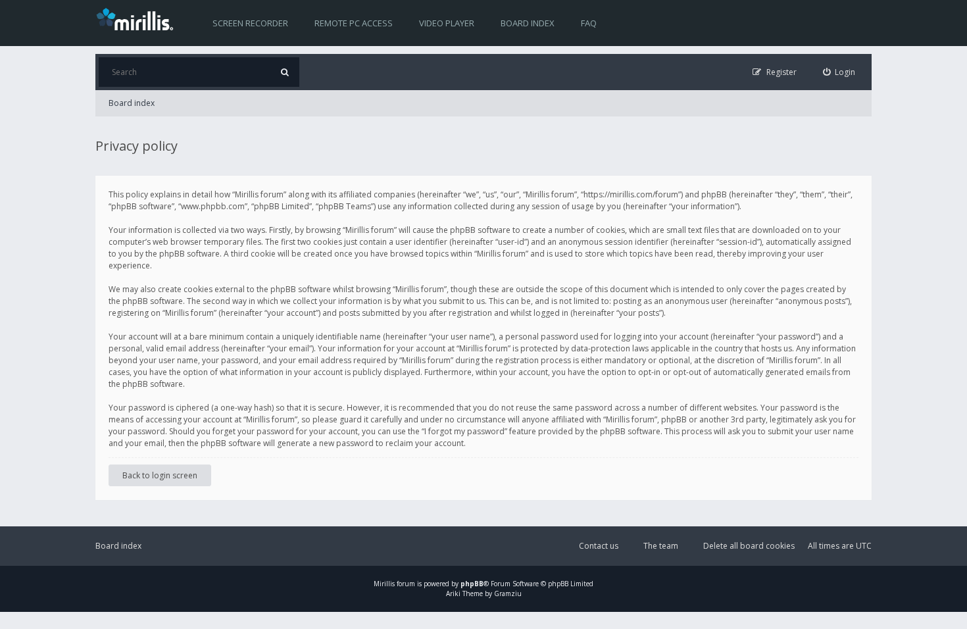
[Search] (284, 72)
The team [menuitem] (660, 545)
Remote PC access (353, 23)
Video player (446, 23)
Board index (528, 23)
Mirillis (384, 583)
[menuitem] (839, 72)
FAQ (589, 23)
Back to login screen (159, 475)
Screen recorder (250, 23)
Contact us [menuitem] (598, 545)
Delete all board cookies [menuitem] (749, 545)
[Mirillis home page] (137, 18)
